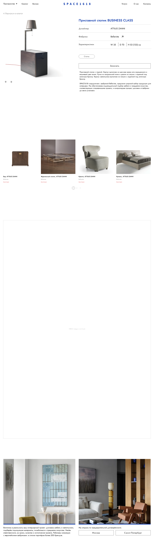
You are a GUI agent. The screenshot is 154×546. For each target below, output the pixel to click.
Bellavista (115, 36)
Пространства (9, 3)
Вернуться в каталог (14, 13)
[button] (115, 65)
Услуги (124, 3)
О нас (136, 3)
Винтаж (35, 3)
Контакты (147, 3)
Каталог (25, 3)
